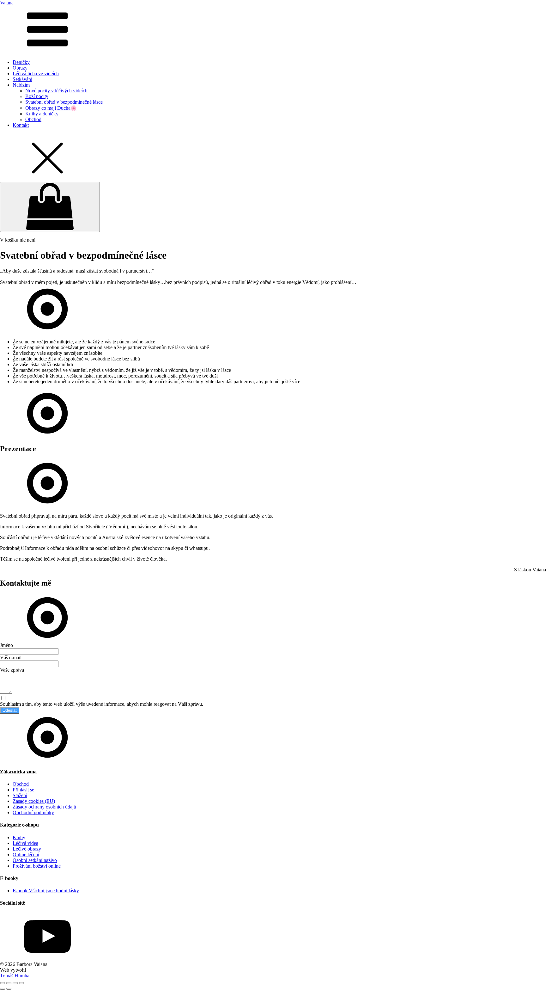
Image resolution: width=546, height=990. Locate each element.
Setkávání (22, 79)
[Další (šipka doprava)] (8, 989)
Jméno (6, 645)
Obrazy (20, 68)
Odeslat (10, 710)
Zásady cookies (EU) (34, 801)
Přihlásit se (23, 789)
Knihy (19, 837)
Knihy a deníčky (41, 113)
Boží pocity (36, 96)
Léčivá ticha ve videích (36, 73)
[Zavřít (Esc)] (21, 983)
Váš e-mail (10, 657)
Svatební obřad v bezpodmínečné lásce (64, 102)
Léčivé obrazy (27, 849)
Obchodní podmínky (33, 812)
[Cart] (50, 207)
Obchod (33, 119)
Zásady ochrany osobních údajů (44, 806)
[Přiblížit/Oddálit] (2, 983)
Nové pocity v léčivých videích (56, 90)
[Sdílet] (15, 983)
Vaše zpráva (12, 670)
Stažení (20, 795)
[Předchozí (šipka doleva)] (2, 989)
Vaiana (7, 2)
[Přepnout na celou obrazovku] (8, 983)
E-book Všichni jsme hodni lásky (46, 890)
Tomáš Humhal (15, 975)
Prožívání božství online (37, 866)
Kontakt (21, 125)
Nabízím (21, 85)
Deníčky (21, 62)
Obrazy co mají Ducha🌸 (51, 108)
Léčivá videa (25, 843)
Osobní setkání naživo (35, 860)
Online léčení (26, 854)
